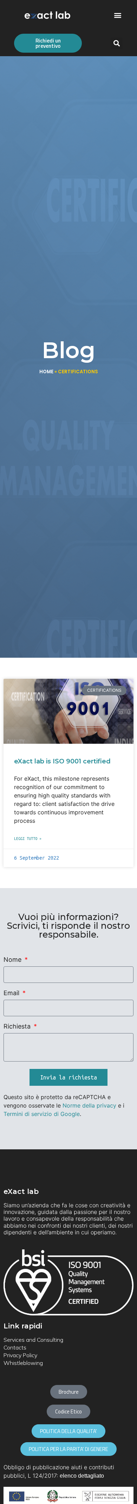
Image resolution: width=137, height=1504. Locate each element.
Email (12, 993)
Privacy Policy (20, 1355)
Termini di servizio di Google (42, 1113)
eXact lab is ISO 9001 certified (62, 761)
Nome (13, 960)
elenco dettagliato (82, 1476)
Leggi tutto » (27, 838)
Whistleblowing (23, 1362)
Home (46, 371)
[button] (118, 15)
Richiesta (18, 1026)
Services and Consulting (33, 1339)
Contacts (15, 1347)
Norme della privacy (89, 1105)
